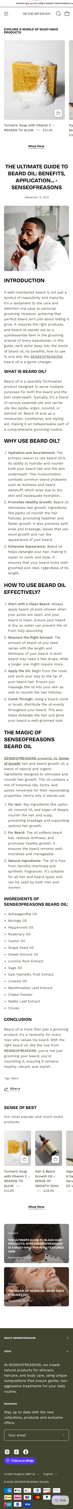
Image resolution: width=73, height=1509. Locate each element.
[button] (58, 14)
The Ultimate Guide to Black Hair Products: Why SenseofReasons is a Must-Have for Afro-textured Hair (36, 1245)
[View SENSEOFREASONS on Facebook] (26, 1452)
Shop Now (36, 146)
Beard (14, 1078)
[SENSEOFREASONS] (36, 13)
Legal (7, 1351)
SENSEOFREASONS (46, 356)
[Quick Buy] (58, 113)
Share (15, 1088)
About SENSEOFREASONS (20, 1338)
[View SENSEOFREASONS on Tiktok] (16, 1452)
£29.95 (48, 1191)
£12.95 (48, 130)
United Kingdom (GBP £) (19, 1474)
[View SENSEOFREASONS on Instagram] (7, 1452)
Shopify (44, 1481)
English (48, 1474)
